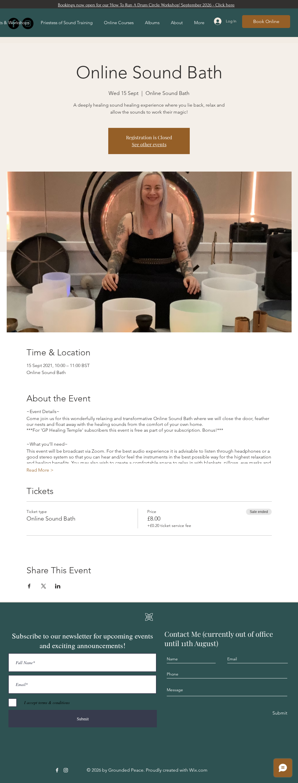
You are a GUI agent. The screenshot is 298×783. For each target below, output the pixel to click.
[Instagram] (66, 770)
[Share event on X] (43, 586)
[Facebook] (57, 770)
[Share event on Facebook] (29, 586)
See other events (149, 144)
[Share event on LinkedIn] (58, 586)
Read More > (40, 470)
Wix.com (198, 770)
